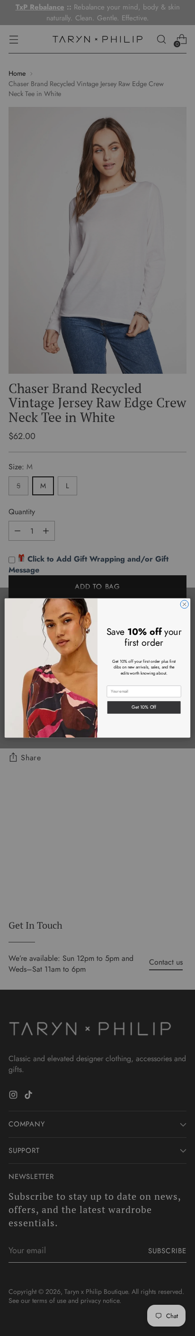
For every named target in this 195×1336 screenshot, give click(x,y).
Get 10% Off (144, 707)
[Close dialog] (184, 604)
